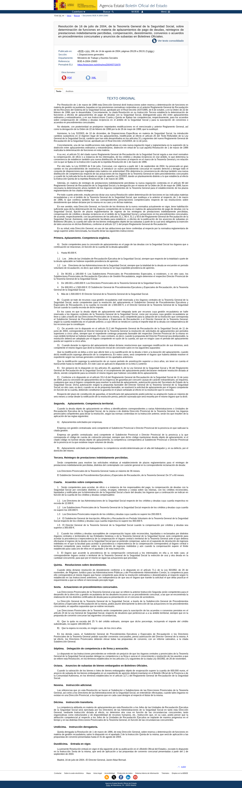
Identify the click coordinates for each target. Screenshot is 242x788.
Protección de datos (124, 773)
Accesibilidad (109, 773)
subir (183, 767)
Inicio (69, 16)
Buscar (77, 16)
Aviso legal (97, 773)
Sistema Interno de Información (147, 773)
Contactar (57, 773)
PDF (69, 78)
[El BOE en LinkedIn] (128, 779)
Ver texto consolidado (171, 40)
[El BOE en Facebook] (121, 779)
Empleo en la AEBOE (180, 773)
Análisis (69, 91)
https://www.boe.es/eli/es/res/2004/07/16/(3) (99, 64)
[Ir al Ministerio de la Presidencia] (75, 5)
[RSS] (106, 779)
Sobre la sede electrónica (74, 773)
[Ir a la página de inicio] (133, 6)
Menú (164, 12)
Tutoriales (165, 773)
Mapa (88, 773)
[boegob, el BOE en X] (114, 779)
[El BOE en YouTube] (135, 779)
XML (93, 78)
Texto (58, 91)
